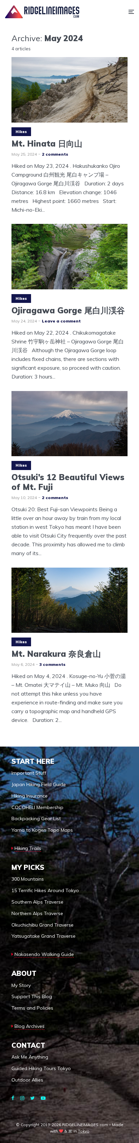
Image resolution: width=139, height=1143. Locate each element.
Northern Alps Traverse (37, 913)
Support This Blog (31, 996)
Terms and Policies (32, 1008)
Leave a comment (61, 320)
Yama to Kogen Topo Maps (42, 830)
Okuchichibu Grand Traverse (42, 925)
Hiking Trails (28, 848)
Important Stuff (28, 773)
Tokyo (83, 1131)
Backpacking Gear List (36, 818)
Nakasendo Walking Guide (44, 954)
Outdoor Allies (27, 1080)
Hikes (21, 131)
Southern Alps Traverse (37, 902)
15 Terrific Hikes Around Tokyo (45, 890)
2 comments (55, 154)
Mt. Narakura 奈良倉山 (56, 654)
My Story (21, 985)
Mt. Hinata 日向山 (46, 144)
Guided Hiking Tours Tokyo (41, 1068)
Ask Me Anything (29, 1057)
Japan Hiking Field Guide (38, 784)
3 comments (52, 664)
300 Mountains (27, 879)
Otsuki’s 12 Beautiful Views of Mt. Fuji (67, 482)
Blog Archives (30, 1026)
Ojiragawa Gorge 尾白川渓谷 (68, 310)
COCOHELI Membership (37, 807)
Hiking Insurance (29, 796)
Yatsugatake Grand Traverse (43, 936)
